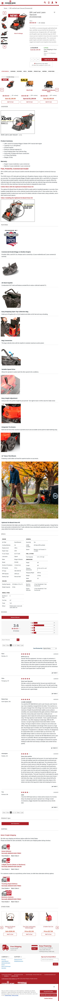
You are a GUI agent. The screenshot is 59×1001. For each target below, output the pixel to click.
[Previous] (4, 13)
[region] (29, 992)
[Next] (4, 46)
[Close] (54, 986)
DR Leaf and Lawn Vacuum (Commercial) (20, 8)
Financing (4, 959)
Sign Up (55, 964)
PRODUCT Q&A (37, 71)
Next (18, 645)
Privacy (3, 964)
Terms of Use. (15, 995)
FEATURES (19, 71)
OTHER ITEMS (51, 71)
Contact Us (6, 976)
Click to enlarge (18, 33)
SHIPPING (44, 71)
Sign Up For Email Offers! (48, 956)
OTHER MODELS (5, 71)
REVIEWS (30, 71)
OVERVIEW (12, 71)
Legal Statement (5, 961)
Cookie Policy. (8, 995)
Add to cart (48, 59)
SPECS (25, 71)
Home (5, 8)
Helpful (55, 672)
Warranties (4, 968)
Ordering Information (6, 963)
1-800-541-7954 (14, 976)
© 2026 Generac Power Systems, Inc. (9, 978)
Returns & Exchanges (6, 966)
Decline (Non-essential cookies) (48, 995)
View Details (6, 855)
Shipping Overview (18, 959)
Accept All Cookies (48, 991)
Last (22, 645)
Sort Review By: (38, 648)
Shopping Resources (18, 961)
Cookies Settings (48, 998)
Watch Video (15, 855)
